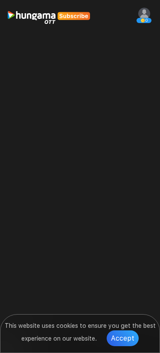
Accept (122, 338)
